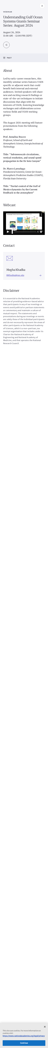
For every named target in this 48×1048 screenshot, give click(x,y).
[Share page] (6, 45)
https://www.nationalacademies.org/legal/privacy (24, 1036)
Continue (24, 1043)
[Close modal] (42, 6)
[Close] (45, 1027)
